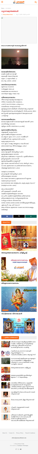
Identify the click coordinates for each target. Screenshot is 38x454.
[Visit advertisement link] (19, 325)
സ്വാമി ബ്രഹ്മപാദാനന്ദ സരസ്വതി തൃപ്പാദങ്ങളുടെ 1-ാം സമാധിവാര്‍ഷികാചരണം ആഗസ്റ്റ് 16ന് (23, 353)
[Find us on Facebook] (16, 449)
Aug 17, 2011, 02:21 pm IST (23, 14)
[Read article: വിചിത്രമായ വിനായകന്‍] (19, 299)
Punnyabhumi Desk (8, 14)
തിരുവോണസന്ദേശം (10, 283)
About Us (4, 433)
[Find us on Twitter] (18, 449)
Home (2, 8)
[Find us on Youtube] (20, 449)
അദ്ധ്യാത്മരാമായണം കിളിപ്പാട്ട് (14, 253)
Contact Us (11, 433)
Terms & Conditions (30, 433)
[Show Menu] (2, 2)
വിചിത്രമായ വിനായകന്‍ (11, 314)
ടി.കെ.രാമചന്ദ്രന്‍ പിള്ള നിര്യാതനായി (22, 400)
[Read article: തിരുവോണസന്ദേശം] (19, 268)
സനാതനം (8, 8)
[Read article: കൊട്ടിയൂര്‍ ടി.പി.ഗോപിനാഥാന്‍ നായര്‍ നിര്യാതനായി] (5, 394)
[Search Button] (36, 2)
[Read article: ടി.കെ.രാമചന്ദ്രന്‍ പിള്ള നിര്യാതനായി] (5, 402)
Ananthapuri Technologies (22, 445)
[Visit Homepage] (19, 2)
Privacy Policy (19, 433)
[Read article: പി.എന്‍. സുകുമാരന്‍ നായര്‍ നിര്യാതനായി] (5, 409)
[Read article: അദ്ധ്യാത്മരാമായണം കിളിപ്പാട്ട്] (19, 238)
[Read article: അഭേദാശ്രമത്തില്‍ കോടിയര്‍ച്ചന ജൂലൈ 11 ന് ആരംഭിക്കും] (5, 378)
